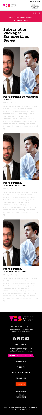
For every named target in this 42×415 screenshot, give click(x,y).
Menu (35, 13)
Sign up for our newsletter (20, 355)
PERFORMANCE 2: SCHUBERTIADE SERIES (15, 184)
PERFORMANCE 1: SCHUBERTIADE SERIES (20, 98)
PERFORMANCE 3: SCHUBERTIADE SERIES (15, 270)
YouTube (27, 338)
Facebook (14, 338)
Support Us (21, 384)
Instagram (18, 338)
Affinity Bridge (25, 409)
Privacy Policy (33, 407)
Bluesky (22, 338)
